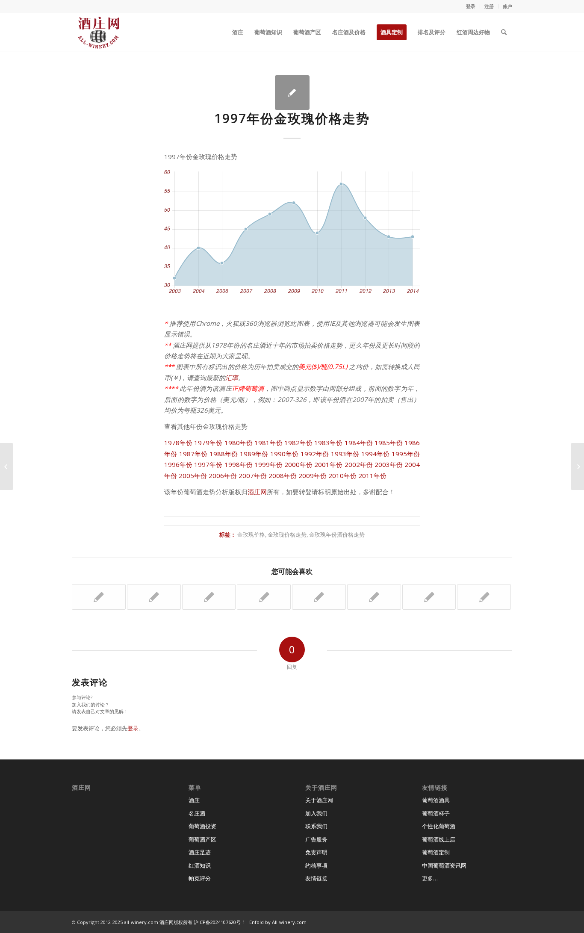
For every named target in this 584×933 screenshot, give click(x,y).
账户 (507, 6)
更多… (430, 878)
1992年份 (315, 453)
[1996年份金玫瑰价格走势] (6, 466)
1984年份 (359, 442)
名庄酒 (197, 813)
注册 (489, 6)
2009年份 (312, 475)
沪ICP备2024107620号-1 (219, 922)
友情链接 (316, 878)
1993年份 (345, 453)
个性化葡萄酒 (438, 826)
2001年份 (328, 464)
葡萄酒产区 (202, 839)
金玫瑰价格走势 (287, 534)
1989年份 (254, 453)
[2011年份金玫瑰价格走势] (209, 597)
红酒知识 (200, 865)
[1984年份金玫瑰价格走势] (484, 597)
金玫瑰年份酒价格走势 (337, 534)
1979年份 (208, 442)
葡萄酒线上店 (438, 839)
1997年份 (208, 464)
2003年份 (389, 464)
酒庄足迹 (200, 852)
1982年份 (298, 442)
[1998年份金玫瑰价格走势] (319, 597)
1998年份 (238, 464)
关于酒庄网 (319, 800)
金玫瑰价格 (251, 534)
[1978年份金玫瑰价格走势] (264, 597)
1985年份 (389, 442)
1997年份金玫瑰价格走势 (292, 118)
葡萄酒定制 (436, 852)
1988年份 (223, 453)
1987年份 (193, 453)
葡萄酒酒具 (436, 800)
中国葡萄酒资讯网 (444, 865)
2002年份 (359, 464)
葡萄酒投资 (202, 826)
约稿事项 (316, 865)
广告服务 (316, 839)
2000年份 (298, 464)
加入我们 (316, 813)
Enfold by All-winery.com (278, 922)
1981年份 (268, 442)
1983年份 (328, 442)
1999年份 (268, 464)
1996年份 (178, 464)
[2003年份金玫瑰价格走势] (374, 597)
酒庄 (194, 800)
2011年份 (372, 475)
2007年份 (253, 475)
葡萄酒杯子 (436, 813)
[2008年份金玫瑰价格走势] (154, 597)
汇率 (231, 377)
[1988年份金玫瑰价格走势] (429, 597)
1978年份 (178, 442)
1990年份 (284, 453)
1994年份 (375, 453)
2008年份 (282, 475)
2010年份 (342, 475)
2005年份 (193, 475)
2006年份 (223, 475)
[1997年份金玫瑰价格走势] (292, 92)
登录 (470, 6)
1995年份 (406, 453)
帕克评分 (200, 878)
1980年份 (238, 442)
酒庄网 (257, 491)
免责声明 (316, 852)
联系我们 (316, 826)
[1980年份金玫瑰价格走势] (99, 597)
